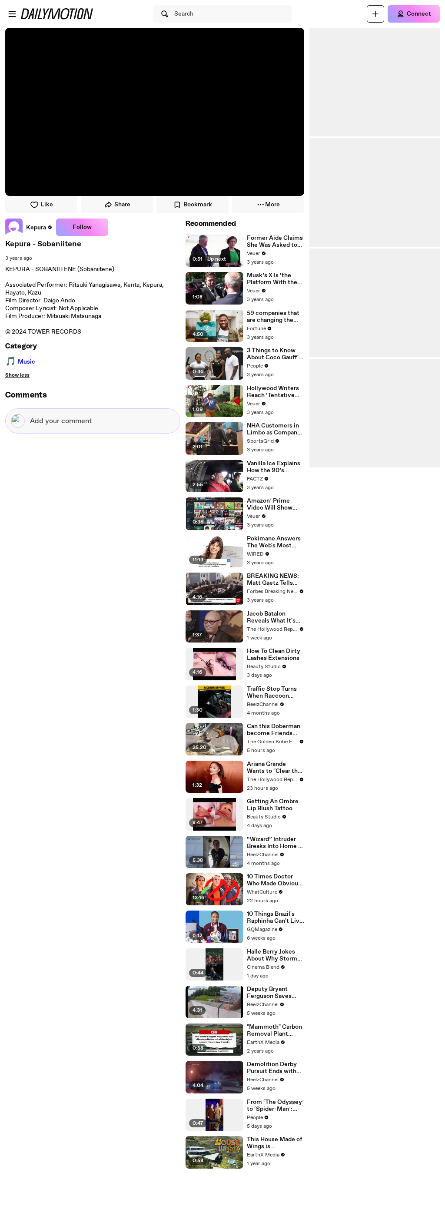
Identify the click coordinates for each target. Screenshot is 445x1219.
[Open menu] (12, 14)
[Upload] (375, 14)
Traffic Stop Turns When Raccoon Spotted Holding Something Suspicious (272, 692)
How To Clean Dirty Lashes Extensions (273, 655)
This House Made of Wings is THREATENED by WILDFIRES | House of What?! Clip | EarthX (274, 1143)
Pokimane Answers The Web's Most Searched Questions (275, 542)
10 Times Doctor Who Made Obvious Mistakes (274, 880)
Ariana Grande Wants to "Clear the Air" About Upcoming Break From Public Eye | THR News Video (274, 768)
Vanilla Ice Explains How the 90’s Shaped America (273, 467)
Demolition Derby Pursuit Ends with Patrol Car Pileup (272, 1068)
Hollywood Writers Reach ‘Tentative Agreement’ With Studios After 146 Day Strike (273, 392)
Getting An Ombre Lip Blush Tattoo (273, 805)
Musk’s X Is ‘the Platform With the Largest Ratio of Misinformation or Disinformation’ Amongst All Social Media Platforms (274, 279)
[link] (29, 227)
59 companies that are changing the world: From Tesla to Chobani (275, 317)
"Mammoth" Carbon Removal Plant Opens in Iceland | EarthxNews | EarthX (275, 1030)
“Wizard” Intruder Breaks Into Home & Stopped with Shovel (274, 843)
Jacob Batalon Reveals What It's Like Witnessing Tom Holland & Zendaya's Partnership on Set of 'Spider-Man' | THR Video (273, 617)
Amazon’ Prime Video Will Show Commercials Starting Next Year (272, 504)
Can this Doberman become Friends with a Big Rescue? (273, 730)
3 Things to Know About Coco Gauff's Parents (274, 354)
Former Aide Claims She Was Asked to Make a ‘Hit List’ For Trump (275, 241)
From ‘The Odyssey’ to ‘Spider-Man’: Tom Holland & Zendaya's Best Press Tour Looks (275, 1106)
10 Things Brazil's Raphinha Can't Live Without (275, 917)
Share (122, 205)
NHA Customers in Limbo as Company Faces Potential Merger (274, 429)
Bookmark (197, 205)
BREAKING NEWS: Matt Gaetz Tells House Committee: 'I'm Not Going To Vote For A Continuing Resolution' (274, 579)
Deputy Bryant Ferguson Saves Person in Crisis (269, 993)
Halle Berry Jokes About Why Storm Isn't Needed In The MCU (274, 955)
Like (46, 205)
